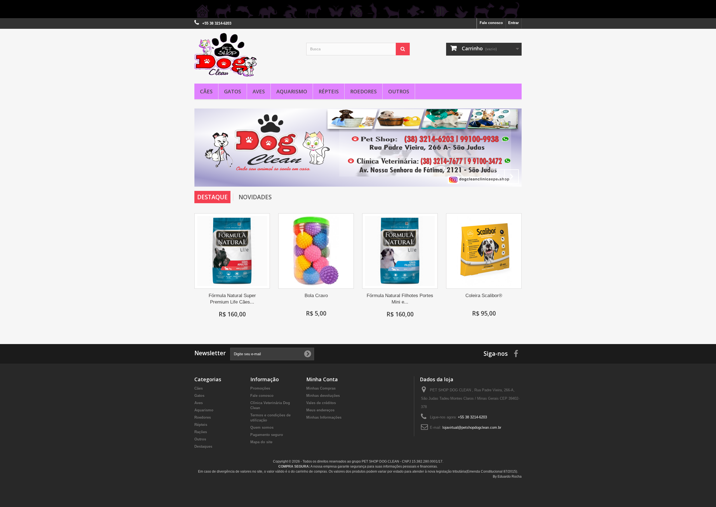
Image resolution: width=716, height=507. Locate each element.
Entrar (513, 23)
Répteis (329, 91)
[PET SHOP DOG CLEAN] (246, 55)
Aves (259, 91)
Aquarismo (291, 91)
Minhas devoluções (323, 396)
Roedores (363, 91)
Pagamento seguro (266, 435)
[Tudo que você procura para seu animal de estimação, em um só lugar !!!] (358, 9)
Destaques (203, 446)
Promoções (260, 388)
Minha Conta (322, 379)
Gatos (232, 91)
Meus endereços (320, 410)
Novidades (255, 197)
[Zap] (358, 147)
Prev (497, 176)
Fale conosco (491, 23)
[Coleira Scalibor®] (484, 251)
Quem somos (262, 427)
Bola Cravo (316, 295)
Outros (398, 91)
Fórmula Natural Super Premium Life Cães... (232, 299)
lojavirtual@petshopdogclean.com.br (471, 427)
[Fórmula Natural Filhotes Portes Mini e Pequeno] (400, 251)
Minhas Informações (323, 417)
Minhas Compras (321, 388)
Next (511, 176)
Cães (206, 91)
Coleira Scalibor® (483, 295)
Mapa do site (261, 442)
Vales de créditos (321, 403)
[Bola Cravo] (316, 251)
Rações (200, 432)
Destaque (212, 197)
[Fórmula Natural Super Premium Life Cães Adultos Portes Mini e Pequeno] (232, 251)
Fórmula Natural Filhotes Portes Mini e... (400, 299)
